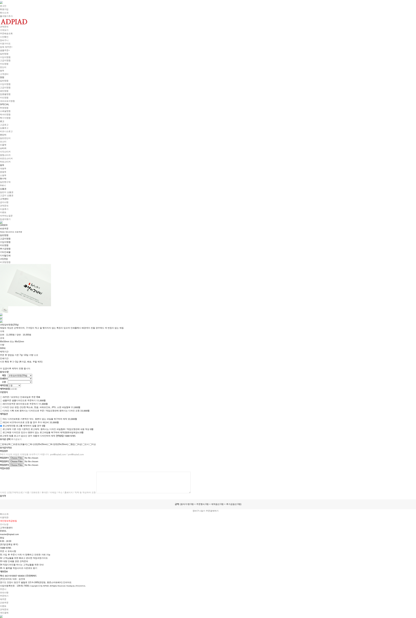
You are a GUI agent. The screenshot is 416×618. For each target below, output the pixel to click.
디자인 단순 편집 (11, 407)
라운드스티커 (6, 158)
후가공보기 (16, 439)
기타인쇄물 (5, 252)
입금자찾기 (5, 219)
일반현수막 (5, 182)
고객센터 (4, 74)
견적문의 (4, 26)
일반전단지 (5, 138)
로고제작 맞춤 (6, 436)
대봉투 (3, 168)
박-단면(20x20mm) (39, 444)
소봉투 (3, 175)
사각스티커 (5, 151)
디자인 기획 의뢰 (11, 410)
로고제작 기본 (9, 429)
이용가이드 (5, 43)
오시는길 (4, 524)
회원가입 (4, 9)
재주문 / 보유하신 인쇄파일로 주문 (19, 397)
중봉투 (3, 172)
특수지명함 (5, 118)
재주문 (3, 599)
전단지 (3, 67)
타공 (80, 444)
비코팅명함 (5, 262)
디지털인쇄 (5, 255)
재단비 (6, 422)
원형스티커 (5, 155)
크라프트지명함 (7, 101)
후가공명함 (5, 248)
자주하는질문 (6, 216)
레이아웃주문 (9, 404)
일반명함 (4, 54)
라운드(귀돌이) (20, 444)
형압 (73, 444)
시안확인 (4, 37)
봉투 (2, 70)
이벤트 (3, 212)
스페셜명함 (5, 111)
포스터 (3, 141)
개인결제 (4, 613)
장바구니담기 (199, 511)
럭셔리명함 (5, 114)
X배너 (3, 185)
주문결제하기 (212, 511)
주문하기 (4, 596)
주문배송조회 (6, 33)
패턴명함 (4, 91)
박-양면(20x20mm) (59, 444)
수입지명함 (5, 57)
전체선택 (6, 444)
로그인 (3, 6)
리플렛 (3, 145)
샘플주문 (5, 50)
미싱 (94, 444)
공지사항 (4, 202)
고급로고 (4, 125)
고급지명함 (5, 60)
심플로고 (4, 128)
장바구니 (4, 40)
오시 (87, 444)
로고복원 (7, 432)
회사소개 (4, 13)
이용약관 (4, 517)
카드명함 (4, 64)
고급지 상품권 (6, 195)
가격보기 (4, 30)
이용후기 (4, 209)
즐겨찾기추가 (6, 16)
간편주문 (4, 602)
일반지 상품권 (6, 192)
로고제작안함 (9, 426)
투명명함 (4, 108)
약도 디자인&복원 (11, 419)
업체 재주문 (6, 47)
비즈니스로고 (6, 131)
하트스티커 (5, 162)
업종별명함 (5, 94)
